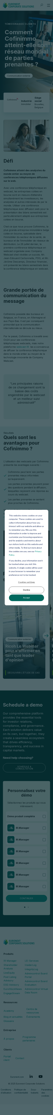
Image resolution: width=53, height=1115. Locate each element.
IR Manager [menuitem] (10, 960)
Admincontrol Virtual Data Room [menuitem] (36, 991)
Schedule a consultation (24, 767)
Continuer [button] (26, 898)
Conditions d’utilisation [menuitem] (6, 1091)
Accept (26, 598)
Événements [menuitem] (33, 1016)
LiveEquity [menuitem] (9, 972)
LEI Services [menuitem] (32, 960)
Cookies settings (26, 582)
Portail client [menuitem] (7, 1058)
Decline (26, 590)
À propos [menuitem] (9, 1038)
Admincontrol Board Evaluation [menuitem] (36, 983)
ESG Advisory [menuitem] (11, 984)
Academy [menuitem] (9, 1010)
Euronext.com (17, 1077)
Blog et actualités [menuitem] (13, 1016)
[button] (46, 635)
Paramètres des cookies (46, 1092)
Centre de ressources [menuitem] (32, 1011)
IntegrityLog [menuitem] (31, 969)
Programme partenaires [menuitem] (29, 1039)
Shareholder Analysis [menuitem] (11, 967)
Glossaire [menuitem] (9, 1021)
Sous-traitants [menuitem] (34, 1091)
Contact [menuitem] (19, 1058)
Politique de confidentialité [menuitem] (21, 1091)
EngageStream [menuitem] (12, 993)
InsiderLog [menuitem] (30, 965)
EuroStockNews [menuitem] (13, 989)
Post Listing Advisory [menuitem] (10, 979)
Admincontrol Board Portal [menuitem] (36, 975)
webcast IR (22, 346)
